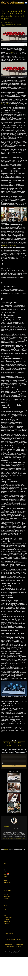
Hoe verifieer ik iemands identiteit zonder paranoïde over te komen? (12, 720)
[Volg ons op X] (5, 870)
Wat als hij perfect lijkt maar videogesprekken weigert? (13, 714)
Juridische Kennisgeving (17, 941)
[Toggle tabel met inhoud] (24, 44)
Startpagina (6, 865)
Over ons (5, 905)
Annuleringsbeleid (18, 942)
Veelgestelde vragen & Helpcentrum (10, 907)
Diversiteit (5, 892)
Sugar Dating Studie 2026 (8, 933)
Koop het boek (6, 923)
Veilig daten (6, 909)
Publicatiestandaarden (8, 917)
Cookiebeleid (8, 941)
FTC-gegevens (9, 52)
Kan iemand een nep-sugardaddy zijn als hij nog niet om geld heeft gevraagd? (13, 717)
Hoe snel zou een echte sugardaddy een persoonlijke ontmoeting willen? (12, 708)
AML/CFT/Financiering (8, 894)
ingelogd (6, 849)
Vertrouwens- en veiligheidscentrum (10, 910)
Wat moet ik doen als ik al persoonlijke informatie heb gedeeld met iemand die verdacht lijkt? (13, 723)
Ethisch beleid (6, 898)
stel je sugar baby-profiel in (9, 245)
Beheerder (10, 22)
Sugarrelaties (4, 103)
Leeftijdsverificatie (10, 946)
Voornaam (3, 755)
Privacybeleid (18, 939)
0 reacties (3, 25)
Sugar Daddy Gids (7, 886)
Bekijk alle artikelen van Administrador (14, 838)
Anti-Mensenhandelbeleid (18, 944)
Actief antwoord (7, 896)
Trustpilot (6, 876)
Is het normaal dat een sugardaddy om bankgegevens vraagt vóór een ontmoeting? (12, 711)
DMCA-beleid (18, 946)
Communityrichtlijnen (9, 944)
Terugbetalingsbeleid (10, 942)
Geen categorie (19, 24)
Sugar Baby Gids (7, 884)
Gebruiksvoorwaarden (11, 939)
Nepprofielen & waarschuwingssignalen (8, 24)
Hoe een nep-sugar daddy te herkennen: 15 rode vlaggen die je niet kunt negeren (14, 15)
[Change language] (26, 3)
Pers (4, 931)
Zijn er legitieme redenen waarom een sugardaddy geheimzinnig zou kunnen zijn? (12, 726)
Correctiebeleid (6, 919)
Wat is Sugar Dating (7, 882)
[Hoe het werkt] (13, 2)
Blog (4, 867)
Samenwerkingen (7, 921)
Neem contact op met (8, 930)
